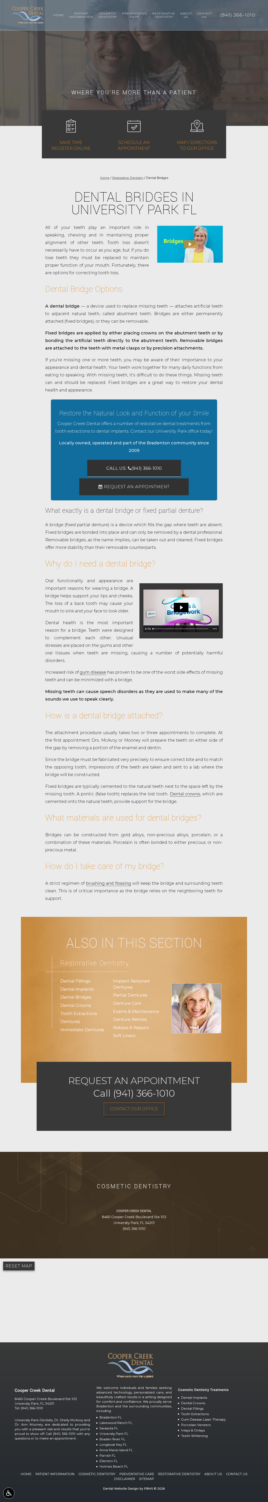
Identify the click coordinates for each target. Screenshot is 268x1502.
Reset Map (18, 1265)
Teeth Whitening (194, 1436)
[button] (190, 244)
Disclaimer (124, 1479)
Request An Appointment (136, 486)
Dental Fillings (192, 1409)
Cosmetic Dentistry (97, 1474)
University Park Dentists (34, 1420)
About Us (213, 1474)
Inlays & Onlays (193, 1430)
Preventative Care (136, 1474)
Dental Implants (194, 1398)
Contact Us (236, 1474)
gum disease (93, 672)
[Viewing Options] (8, 1493)
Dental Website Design (121, 1488)
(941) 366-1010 (134, 1229)
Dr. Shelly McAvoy (68, 1420)
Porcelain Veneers (196, 1425)
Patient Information (55, 1474)
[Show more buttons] (215, 628)
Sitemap (146, 1479)
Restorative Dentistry (127, 178)
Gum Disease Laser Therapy (203, 1419)
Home (58, 15)
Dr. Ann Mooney (29, 1424)
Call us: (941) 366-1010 (134, 468)
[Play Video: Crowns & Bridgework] (181, 607)
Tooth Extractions (195, 1414)
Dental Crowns (193, 1403)
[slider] (181, 628)
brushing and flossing (108, 883)
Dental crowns (185, 793)
